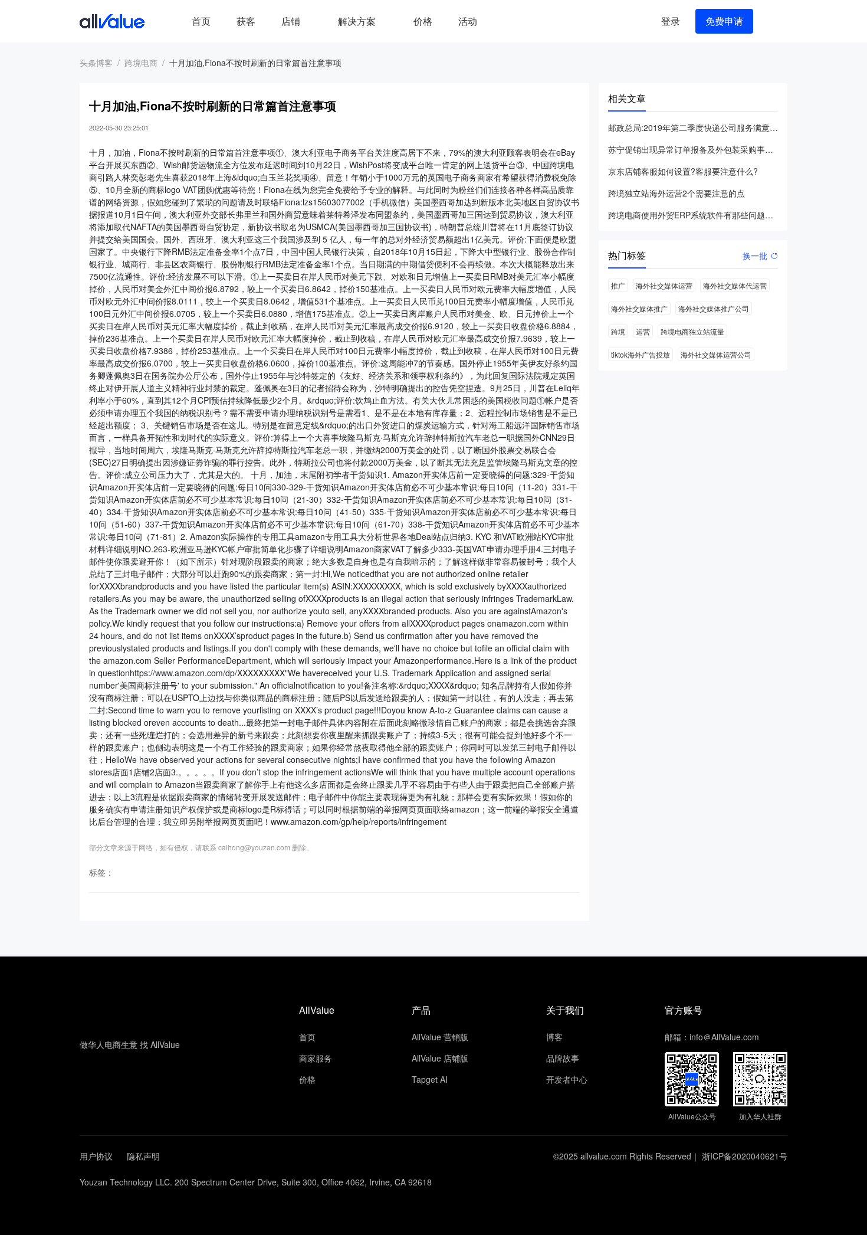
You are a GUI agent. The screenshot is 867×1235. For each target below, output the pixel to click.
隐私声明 (143, 1156)
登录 (670, 21)
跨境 (618, 331)
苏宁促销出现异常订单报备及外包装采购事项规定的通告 (693, 149)
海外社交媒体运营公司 (716, 354)
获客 (246, 21)
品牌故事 (562, 1058)
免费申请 (724, 21)
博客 (554, 1037)
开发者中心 (566, 1079)
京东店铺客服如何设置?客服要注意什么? (683, 171)
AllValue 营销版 (440, 1037)
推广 (618, 285)
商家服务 (315, 1058)
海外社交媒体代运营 (735, 285)
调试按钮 (499, 21)
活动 (467, 21)
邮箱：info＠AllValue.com (712, 1037)
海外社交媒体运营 (664, 285)
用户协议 (96, 1156)
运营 (643, 331)
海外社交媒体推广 (639, 308)
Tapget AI (430, 1079)
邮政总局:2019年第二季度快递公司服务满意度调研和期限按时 (693, 127)
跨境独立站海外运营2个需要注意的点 (676, 193)
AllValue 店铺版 (440, 1058)
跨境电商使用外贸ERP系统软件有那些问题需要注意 (693, 215)
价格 (422, 21)
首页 (201, 21)
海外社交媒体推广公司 (713, 308)
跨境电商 (140, 62)
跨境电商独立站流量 (692, 331)
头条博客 (96, 62)
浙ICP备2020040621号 (744, 1156)
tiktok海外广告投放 (640, 354)
